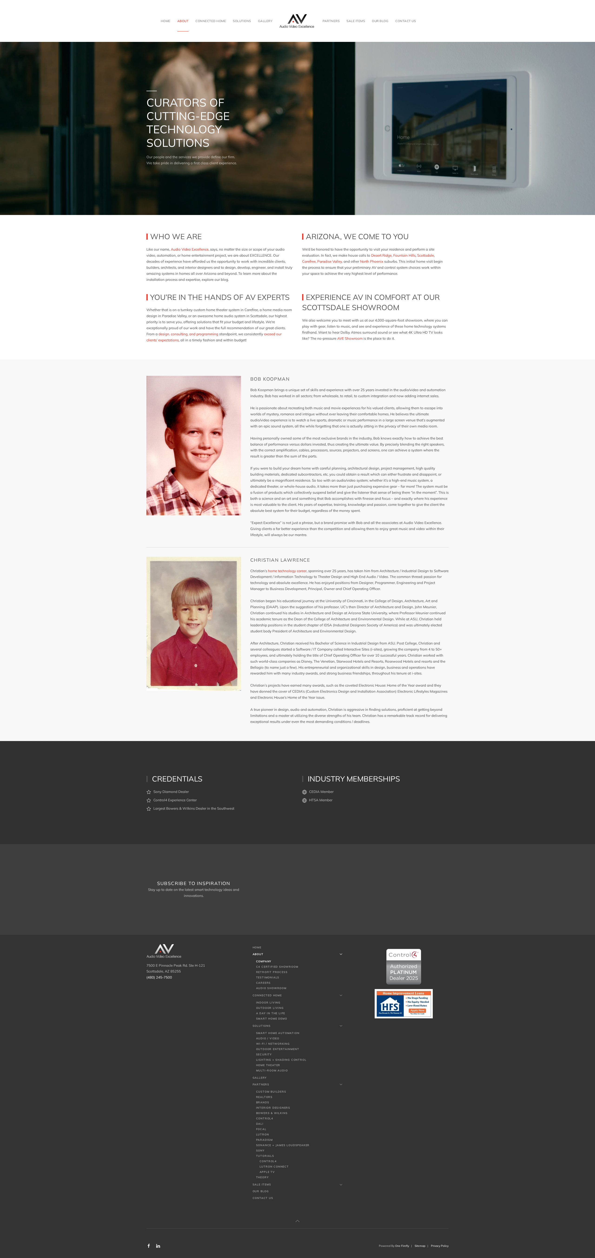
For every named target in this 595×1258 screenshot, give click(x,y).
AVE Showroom (350, 338)
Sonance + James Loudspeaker (283, 1145)
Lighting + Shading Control (281, 1059)
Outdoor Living (270, 1008)
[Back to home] (297, 21)
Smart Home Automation (278, 1033)
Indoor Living (268, 1002)
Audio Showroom (271, 988)
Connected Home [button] (210, 21)
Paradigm (264, 1139)
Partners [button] (331, 21)
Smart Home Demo (271, 1018)
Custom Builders (271, 1091)
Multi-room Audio (272, 1070)
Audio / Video (267, 1038)
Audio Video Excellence (189, 249)
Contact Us (405, 21)
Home (165, 21)
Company (264, 961)
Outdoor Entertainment (277, 1049)
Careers (263, 982)
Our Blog (380, 21)
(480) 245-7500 (159, 977)
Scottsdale (425, 255)
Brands (262, 1102)
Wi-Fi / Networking (273, 1043)
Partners (261, 1084)
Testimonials (268, 977)
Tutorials (265, 1155)
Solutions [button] (242, 21)
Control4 (264, 1118)
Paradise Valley (329, 261)
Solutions (262, 1025)
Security (264, 1054)
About (258, 954)
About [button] (183, 21)
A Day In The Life (270, 1013)
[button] (297, 1221)
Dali (260, 1123)
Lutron (262, 1134)
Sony (260, 1150)
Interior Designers (273, 1107)
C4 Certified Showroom (277, 966)
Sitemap (420, 1246)
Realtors (264, 1097)
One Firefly (402, 1246)
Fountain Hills (404, 255)
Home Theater (268, 1065)
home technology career (287, 571)
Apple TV (267, 1172)
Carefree (309, 261)
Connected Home (267, 995)
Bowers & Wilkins (272, 1113)
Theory (262, 1177)
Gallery (265, 21)
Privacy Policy (440, 1246)
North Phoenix (371, 261)
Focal (261, 1129)
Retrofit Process (272, 972)
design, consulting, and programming (188, 334)
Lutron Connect (274, 1166)
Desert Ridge (381, 255)
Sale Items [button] (356, 21)
